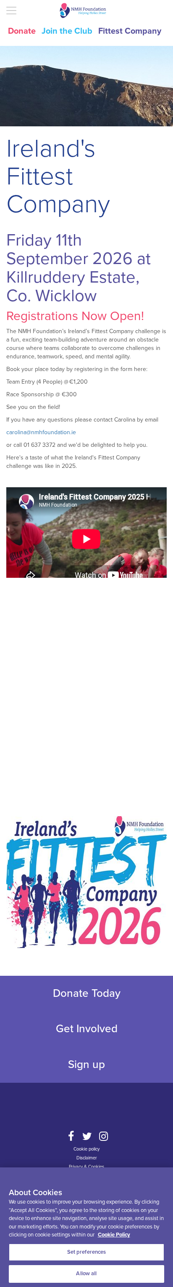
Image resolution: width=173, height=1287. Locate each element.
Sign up (86, 1064)
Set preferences (86, 1252)
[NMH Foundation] (86, 10)
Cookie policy (86, 1149)
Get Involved (87, 1028)
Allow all (86, 1273)
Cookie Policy (114, 1234)
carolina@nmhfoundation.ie (41, 432)
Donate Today (87, 993)
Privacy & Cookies (86, 1167)
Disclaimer (86, 1158)
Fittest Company (129, 31)
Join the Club (67, 31)
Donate (22, 31)
